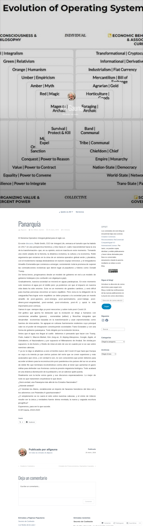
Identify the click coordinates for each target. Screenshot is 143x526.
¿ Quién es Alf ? (66, 212)
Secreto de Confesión (26, 521)
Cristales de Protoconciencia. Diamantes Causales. (76, 466)
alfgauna (23, 230)
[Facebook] (106, 320)
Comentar (88, 501)
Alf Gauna (71, 108)
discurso (29, 243)
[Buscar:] (113, 329)
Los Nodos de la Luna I (26, 525)
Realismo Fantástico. (26, 466)
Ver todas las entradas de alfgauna (40, 453)
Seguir (106, 306)
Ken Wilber (34, 230)
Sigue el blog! (107, 280)
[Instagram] (103, 320)
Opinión (41, 230)
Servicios (80, 212)
